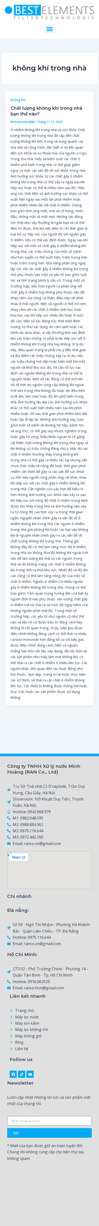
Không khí (18, 100)
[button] (50, 29)
